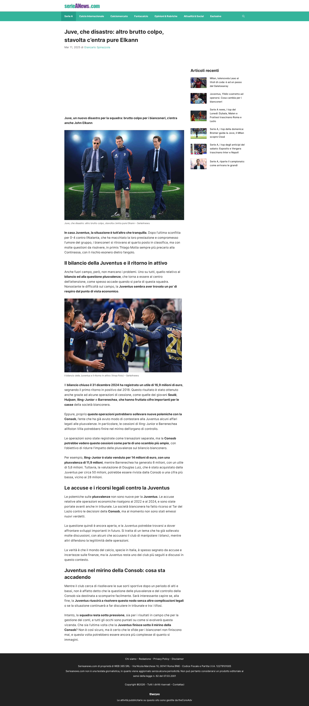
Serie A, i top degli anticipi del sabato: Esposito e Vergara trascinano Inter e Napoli (227, 148)
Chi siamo (130, 658)
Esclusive (215, 16)
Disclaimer (178, 658)
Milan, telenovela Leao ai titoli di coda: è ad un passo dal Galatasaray (226, 82)
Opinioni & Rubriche (165, 16)
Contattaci (178, 684)
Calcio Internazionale (91, 16)
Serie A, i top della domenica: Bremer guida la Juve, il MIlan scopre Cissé (227, 132)
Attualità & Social (194, 16)
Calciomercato (119, 16)
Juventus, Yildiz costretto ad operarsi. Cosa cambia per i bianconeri (226, 97)
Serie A (68, 16)
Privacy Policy (161, 658)
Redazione (145, 658)
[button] (243, 16)
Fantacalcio (141, 16)
